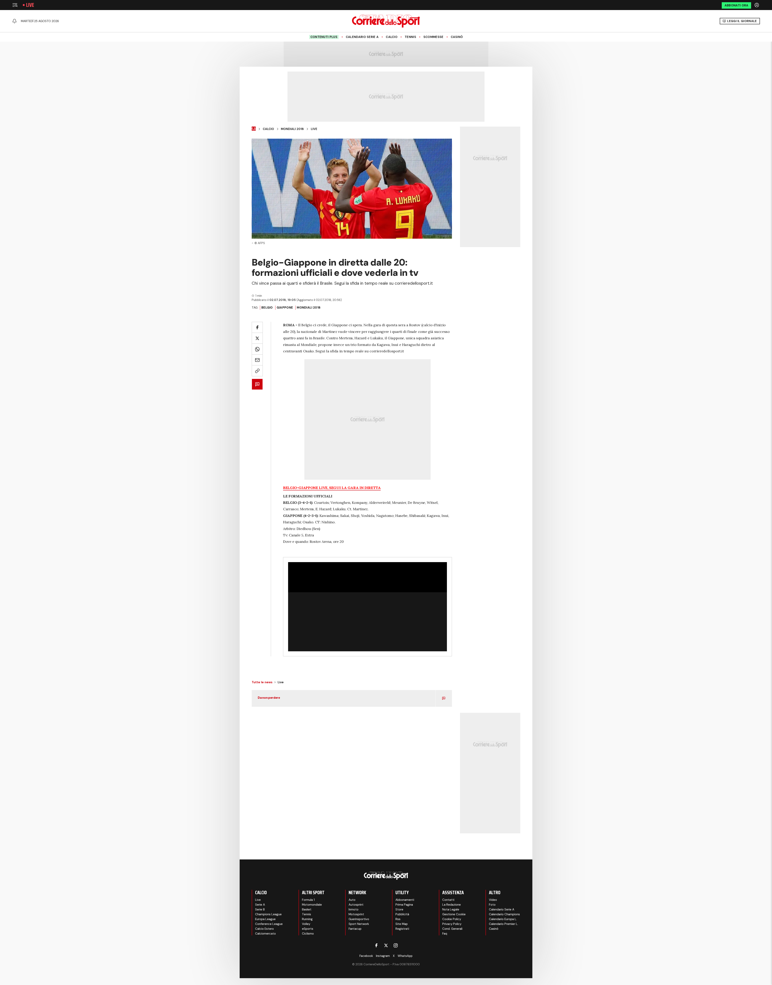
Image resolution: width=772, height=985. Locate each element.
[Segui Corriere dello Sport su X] (386, 945)
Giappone (285, 308)
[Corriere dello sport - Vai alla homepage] (386, 21)
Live (30, 5)
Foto (492, 905)
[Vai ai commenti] (257, 384)
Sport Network (359, 924)
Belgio (267, 308)
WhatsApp (405, 956)
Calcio (391, 37)
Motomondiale (312, 905)
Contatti (448, 900)
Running (307, 919)
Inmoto (353, 909)
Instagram (383, 956)
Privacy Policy (451, 924)
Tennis (410, 37)
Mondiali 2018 (292, 129)
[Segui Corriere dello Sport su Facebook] (376, 945)
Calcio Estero (264, 929)
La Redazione (451, 905)
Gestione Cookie (454, 914)
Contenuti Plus (323, 37)
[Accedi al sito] (757, 5)
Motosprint (356, 914)
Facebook (366, 956)
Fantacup (355, 929)
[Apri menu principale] (15, 5)
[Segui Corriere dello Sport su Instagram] (395, 945)
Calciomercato (265, 934)
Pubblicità (402, 914)
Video (493, 900)
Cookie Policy (451, 919)
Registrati (402, 929)
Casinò (457, 37)
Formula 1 (308, 900)
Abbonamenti (404, 900)
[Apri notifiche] (14, 21)
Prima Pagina (404, 905)
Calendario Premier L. (503, 924)
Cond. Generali (452, 929)
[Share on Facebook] (257, 327)
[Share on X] (257, 338)
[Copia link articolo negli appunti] (257, 370)
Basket (306, 909)
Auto (352, 900)
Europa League (265, 919)
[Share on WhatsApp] (257, 349)
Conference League (269, 924)
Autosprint (356, 905)
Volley (306, 924)
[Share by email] (257, 360)
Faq (444, 934)
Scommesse (433, 37)
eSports (307, 929)
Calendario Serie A (362, 37)
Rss (397, 919)
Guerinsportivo (359, 919)
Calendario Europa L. (503, 919)
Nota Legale (450, 909)
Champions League (268, 914)
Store (399, 909)
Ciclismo (308, 934)
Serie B (260, 909)
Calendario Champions (504, 914)
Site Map (401, 924)
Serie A (260, 905)
